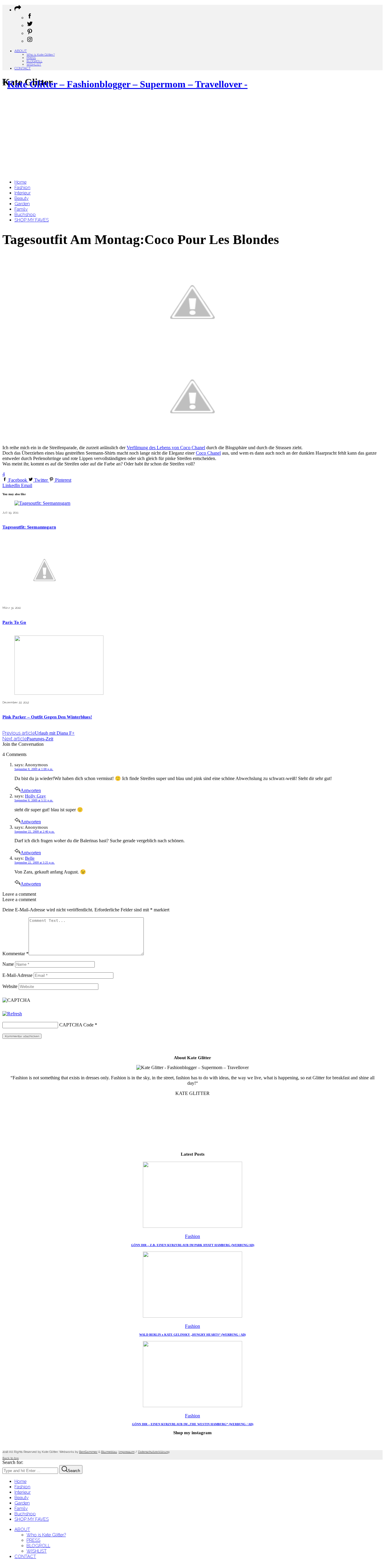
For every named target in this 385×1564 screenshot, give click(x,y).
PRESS (31, 57)
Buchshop (25, 1514)
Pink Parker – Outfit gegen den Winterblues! (47, 717)
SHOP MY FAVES (31, 1519)
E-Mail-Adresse (17, 975)
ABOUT (20, 51)
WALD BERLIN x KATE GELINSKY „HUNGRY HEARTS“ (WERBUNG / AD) (192, 1334)
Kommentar (15, 953)
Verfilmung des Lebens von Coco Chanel (166, 447)
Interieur (22, 1492)
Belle (30, 858)
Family (21, 1508)
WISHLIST (33, 64)
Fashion (192, 1236)
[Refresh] (12, 1013)
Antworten (30, 790)
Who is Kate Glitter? (40, 54)
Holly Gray (35, 796)
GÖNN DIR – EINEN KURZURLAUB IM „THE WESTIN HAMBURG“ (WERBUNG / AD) (192, 1424)
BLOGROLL (34, 61)
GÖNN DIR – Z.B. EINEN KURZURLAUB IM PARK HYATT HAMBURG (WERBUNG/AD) (192, 1245)
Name (8, 964)
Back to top (10, 1458)
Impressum (126, 1451)
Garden (22, 1503)
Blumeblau (109, 1451)
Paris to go (14, 622)
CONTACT (22, 68)
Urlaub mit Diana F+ (38, 733)
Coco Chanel (208, 453)
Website (9, 986)
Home (20, 1481)
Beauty (21, 1497)
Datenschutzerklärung (154, 1451)
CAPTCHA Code (76, 1024)
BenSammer (88, 1451)
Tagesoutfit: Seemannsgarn (29, 527)
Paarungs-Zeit (27, 738)
